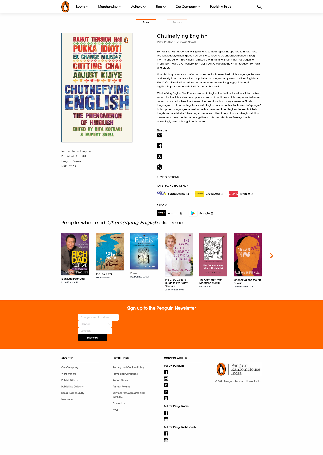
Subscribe (92, 337)
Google (205, 213)
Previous (51, 255)
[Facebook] (209, 143)
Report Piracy (120, 380)
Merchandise (108, 7)
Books (80, 7)
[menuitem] (80, 6)
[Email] (209, 133)
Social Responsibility (72, 392)
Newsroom (67, 399)
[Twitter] (209, 154)
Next (271, 255)
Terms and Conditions (125, 373)
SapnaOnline (176, 193)
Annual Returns (121, 386)
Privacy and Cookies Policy (128, 367)
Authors (136, 7)
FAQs (115, 409)
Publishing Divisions (72, 386)
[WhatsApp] (209, 165)
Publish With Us (69, 380)
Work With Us (68, 373)
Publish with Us (220, 7)
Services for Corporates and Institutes (129, 395)
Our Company (186, 7)
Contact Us (119, 403)
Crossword (213, 193)
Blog (159, 7)
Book (146, 22)
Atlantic (245, 193)
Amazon (173, 213)
